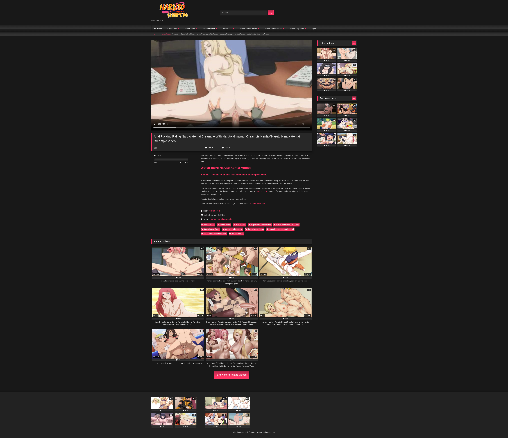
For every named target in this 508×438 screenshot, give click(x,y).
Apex (314, 28)
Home (159, 28)
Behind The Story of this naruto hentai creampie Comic (234, 174)
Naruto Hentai (209, 28)
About (210, 147)
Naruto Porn (190, 28)
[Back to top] (500, 430)
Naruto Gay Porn (297, 28)
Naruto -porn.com (257, 204)
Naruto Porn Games (273, 28)
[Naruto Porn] (171, 10)
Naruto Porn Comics (248, 28)
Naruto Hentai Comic (211, 229)
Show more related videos (232, 374)
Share (228, 147)
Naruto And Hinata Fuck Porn (287, 225)
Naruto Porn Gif (237, 234)
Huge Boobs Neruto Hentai (261, 225)
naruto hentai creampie (221, 219)
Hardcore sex (261, 191)
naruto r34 (227, 28)
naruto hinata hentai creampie (215, 234)
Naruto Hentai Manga (256, 229)
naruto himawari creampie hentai (281, 229)
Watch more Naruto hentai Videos (226, 167)
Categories (172, 28)
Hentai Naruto (166, 34)
